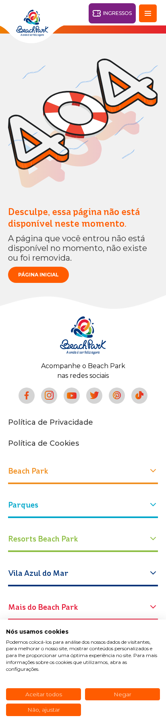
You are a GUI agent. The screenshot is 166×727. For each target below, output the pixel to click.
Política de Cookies (43, 443)
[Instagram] (49, 396)
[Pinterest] (117, 396)
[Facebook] (27, 396)
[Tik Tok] (139, 396)
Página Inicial (38, 275)
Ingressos (117, 13)
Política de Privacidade (50, 422)
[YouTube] (72, 396)
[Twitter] (94, 396)
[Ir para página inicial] (32, 23)
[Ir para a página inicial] (83, 335)
